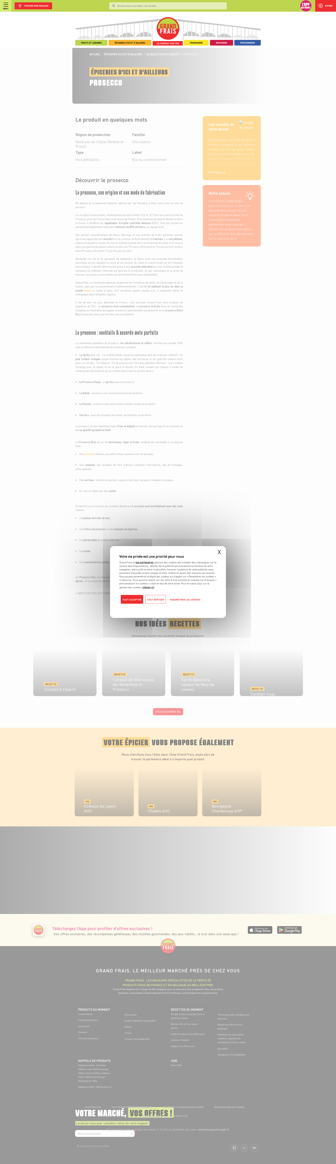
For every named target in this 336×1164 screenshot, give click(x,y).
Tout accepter (131, 599)
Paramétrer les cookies (185, 599)
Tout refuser (155, 599)
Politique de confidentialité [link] (145, 607)
